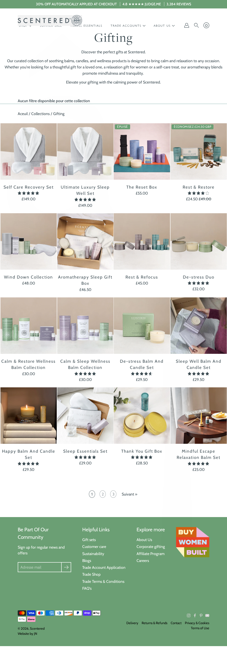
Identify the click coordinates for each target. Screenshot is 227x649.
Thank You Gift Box (141, 451)
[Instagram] (189, 615)
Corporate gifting (151, 546)
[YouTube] (207, 615)
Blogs (86, 560)
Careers (143, 560)
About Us (144, 539)
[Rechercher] (196, 25)
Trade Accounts (126, 25)
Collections (40, 113)
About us (162, 25)
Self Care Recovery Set (29, 187)
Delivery (132, 623)
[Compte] (186, 25)
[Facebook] (195, 615)
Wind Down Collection (28, 277)
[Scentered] (50, 20)
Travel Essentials (86, 25)
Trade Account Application (103, 567)
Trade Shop (91, 574)
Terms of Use (200, 628)
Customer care (94, 546)
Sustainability (93, 553)
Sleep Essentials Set (85, 451)
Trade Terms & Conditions (103, 581)
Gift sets (89, 539)
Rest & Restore (198, 187)
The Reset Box (141, 187)
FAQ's (87, 588)
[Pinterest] (201, 615)
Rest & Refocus (141, 277)
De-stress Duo (198, 277)
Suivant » (129, 494)
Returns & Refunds (154, 623)
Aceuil (23, 113)
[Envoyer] (66, 567)
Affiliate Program (150, 553)
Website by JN (27, 634)
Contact (176, 623)
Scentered (37, 629)
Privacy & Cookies (197, 623)
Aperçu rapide (28, 151)
